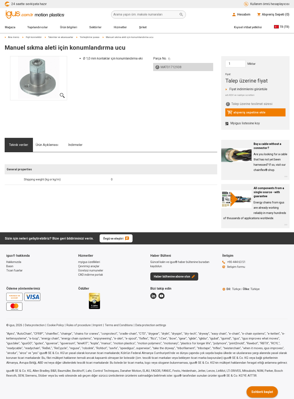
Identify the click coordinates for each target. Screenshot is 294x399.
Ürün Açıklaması (47, 145)
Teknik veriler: (18, 145)
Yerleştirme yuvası (89, 37)
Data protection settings (150, 325)
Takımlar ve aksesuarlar (60, 37)
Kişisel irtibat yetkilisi (248, 27)
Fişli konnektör (34, 37)
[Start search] (181, 14)
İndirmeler (75, 145)
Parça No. (160, 58)
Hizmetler (120, 27)
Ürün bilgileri (68, 27)
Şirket (142, 27)
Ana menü (13, 37)
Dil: (234, 289)
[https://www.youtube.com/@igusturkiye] (161, 296)
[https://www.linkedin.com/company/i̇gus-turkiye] (153, 296)
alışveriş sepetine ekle (246, 113)
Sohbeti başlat (262, 392)
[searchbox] (145, 14)
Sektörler (95, 27)
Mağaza (10, 27)
